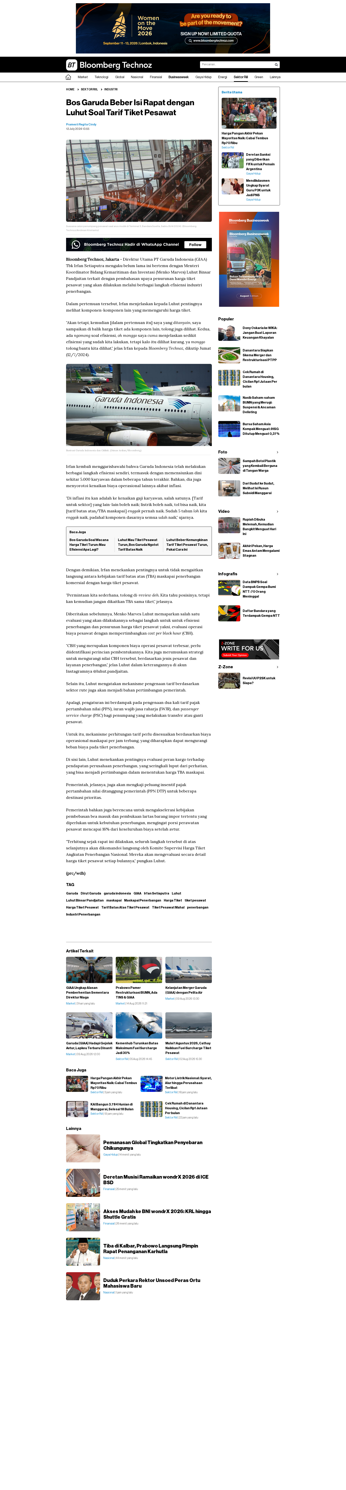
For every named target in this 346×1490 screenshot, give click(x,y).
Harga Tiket (173, 900)
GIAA (137, 893)
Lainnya (275, 77)
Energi (222, 77)
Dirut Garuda (91, 893)
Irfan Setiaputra (156, 893)
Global (119, 77)
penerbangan (197, 907)
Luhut (176, 893)
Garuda (72, 893)
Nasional (137, 77)
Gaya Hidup (203, 77)
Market (83, 77)
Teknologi (101, 77)
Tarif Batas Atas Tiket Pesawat (125, 907)
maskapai (114, 900)
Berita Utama (232, 92)
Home (70, 89)
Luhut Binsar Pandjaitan (85, 900)
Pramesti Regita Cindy (81, 124)
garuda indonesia (117, 893)
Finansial (156, 77)
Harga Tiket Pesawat (82, 907)
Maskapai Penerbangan (142, 900)
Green (258, 77)
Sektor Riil (241, 77)
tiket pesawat (195, 900)
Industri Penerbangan (83, 914)
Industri (111, 89)
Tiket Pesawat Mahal (168, 907)
